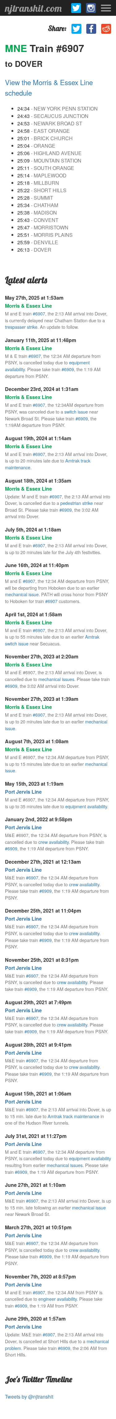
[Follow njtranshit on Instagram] (91, 8)
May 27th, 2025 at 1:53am (34, 297)
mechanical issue (22, 594)
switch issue (76, 411)
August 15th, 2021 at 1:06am (38, 1093)
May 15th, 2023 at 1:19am (34, 783)
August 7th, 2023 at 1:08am (36, 741)
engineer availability (57, 1298)
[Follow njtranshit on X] (76, 8)
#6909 (68, 369)
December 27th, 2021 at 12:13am (43, 861)
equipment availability (86, 806)
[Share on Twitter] (76, 29)
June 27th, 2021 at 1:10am (35, 1184)
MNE (17, 48)
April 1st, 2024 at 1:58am (33, 614)
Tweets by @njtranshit (29, 1396)
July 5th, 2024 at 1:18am (33, 529)
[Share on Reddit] (106, 29)
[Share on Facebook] (91, 29)
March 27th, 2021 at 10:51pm (38, 1227)
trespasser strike (21, 326)
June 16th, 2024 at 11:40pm (37, 565)
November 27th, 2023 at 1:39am (41, 698)
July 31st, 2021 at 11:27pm (36, 1135)
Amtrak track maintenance (73, 1116)
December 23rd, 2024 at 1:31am (41, 389)
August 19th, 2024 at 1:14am (38, 438)
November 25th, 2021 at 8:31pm (42, 959)
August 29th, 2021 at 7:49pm (38, 1002)
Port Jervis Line (23, 791)
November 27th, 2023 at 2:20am (41, 656)
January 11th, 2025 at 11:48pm (40, 340)
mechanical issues (56, 679)
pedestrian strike (76, 503)
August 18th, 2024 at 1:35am (38, 480)
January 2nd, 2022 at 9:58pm (38, 819)
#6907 (39, 313)
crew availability (53, 842)
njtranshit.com (33, 8)
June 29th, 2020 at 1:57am (35, 1318)
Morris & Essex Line (28, 305)
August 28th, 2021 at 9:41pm (38, 1044)
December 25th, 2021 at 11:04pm (43, 910)
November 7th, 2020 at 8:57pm (40, 1276)
